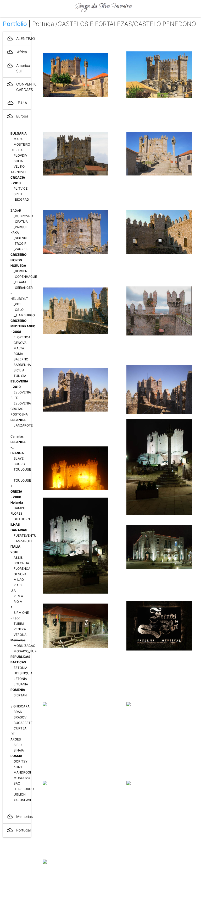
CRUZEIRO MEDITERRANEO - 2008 (22, 326)
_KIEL (17, 304)
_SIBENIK (20, 238)
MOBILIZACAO (24, 646)
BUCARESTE (23, 723)
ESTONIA (20, 668)
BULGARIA (18, 133)
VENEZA (20, 629)
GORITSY (20, 761)
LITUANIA (21, 684)
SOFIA (18, 161)
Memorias (18, 640)
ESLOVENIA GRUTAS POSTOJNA (20, 408)
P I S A (18, 596)
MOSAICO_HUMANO (29, 651)
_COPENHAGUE (25, 277)
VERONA (20, 635)
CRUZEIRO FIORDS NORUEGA (18, 260)
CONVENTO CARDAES (19, 86)
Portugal (19, 830)
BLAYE (19, 458)
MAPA (18, 139)
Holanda (16, 502)
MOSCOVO (22, 778)
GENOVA (20, 343)
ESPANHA (18, 420)
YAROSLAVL (23, 800)
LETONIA (20, 679)
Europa (17, 116)
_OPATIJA (21, 221)
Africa (17, 52)
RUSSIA (16, 756)
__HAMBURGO (24, 315)
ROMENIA (17, 690)
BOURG (19, 464)
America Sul (18, 68)
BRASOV (20, 717)
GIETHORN (22, 519)
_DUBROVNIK (24, 216)
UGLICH (20, 794)
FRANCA (17, 453)
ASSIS (18, 557)
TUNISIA (20, 376)
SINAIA (19, 750)
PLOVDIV (20, 155)
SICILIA (19, 370)
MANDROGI (22, 772)
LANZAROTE (23, 541)
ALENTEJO (19, 38)
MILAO (19, 580)
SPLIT (18, 194)
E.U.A (17, 103)
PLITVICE (20, 188)
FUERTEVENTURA (27, 535)
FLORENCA (22, 337)
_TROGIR (20, 244)
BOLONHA (21, 563)
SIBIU (18, 745)
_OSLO (19, 310)
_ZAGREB (20, 249)
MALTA (19, 348)
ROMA (18, 354)
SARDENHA (22, 365)
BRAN (18, 712)
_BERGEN (20, 271)
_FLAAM (20, 282)
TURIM (19, 624)
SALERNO (21, 359)
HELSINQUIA (23, 673)
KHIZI (18, 767)
